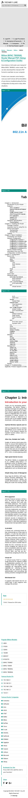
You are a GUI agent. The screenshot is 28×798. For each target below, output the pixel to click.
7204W (5, 653)
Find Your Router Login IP (16, 46)
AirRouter (6, 704)
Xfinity (5, 762)
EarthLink (6, 736)
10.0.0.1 (5, 693)
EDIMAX (5, 739)
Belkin (5, 717)
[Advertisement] (14, 23)
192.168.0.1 (6, 680)
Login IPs (7, 39)
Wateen (5, 758)
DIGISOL (5, 733)
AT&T (5, 713)
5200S (5, 649)
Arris (4, 707)
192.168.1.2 (6, 689)
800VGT (5, 656)
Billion (5, 720)
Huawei (5, 749)
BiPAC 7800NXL (8, 672)
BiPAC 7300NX (7, 662)
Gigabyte (6, 742)
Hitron (5, 746)
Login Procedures (19, 39)
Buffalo (5, 723)
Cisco (5, 726)
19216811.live (11, 2)
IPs (24, 43)
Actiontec (6, 701)
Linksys (5, 752)
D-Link (5, 729)
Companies (15, 43)
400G (5, 643)
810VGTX (6, 659)
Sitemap (14, 795)
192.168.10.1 (7, 683)
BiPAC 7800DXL (8, 669)
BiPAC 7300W (7, 666)
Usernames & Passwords (14, 41)
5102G (5, 646)
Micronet (6, 755)
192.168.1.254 (7, 686)
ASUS (5, 710)
